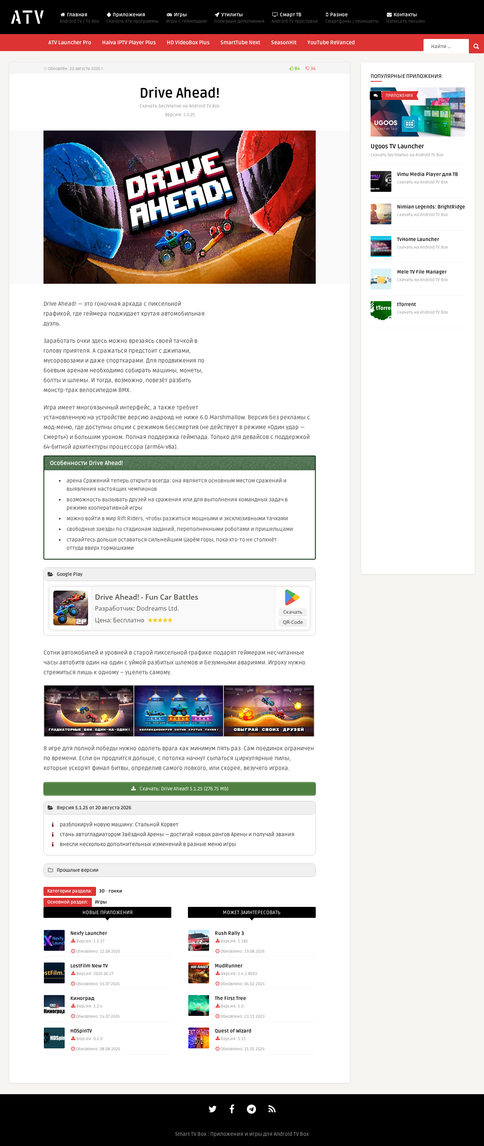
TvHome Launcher (418, 239)
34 (312, 69)
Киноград (82, 998)
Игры (186, 18)
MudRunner (228, 966)
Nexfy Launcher (88, 933)
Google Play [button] (69, 574)
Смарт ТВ (294, 18)
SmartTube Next (240, 42)
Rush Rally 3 (229, 933)
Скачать (292, 611)
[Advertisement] (274, 350)
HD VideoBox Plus (188, 42)
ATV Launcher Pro (69, 42)
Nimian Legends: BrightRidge (431, 207)
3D (102, 891)
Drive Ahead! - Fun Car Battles (146, 597)
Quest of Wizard (233, 1031)
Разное (352, 18)
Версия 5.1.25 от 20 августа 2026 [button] (94, 808)
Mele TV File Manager (422, 272)
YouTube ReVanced (331, 42)
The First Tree (230, 998)
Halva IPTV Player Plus (129, 42)
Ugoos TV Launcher (397, 146)
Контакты (405, 18)
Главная (79, 18)
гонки (115, 891)
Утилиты (239, 18)
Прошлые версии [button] (77, 870)
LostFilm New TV (89, 966)
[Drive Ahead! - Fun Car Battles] (70, 623)
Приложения (132, 18)
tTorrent (406, 305)
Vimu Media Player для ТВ (427, 174)
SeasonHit (283, 42)
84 (296, 69)
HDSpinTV (81, 1031)
